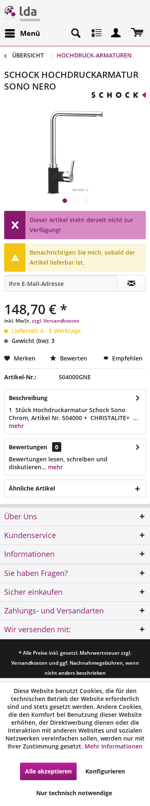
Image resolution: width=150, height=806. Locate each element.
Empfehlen (126, 358)
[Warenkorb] (136, 33)
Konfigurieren (105, 771)
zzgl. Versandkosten (56, 320)
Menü (30, 33)
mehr (16, 426)
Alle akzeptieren (48, 771)
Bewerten (73, 358)
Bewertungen (28, 447)
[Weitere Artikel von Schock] (119, 99)
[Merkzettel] (96, 33)
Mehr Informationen (113, 746)
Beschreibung (28, 398)
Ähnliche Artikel (32, 488)
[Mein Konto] (116, 33)
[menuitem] (22, 33)
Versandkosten (29, 662)
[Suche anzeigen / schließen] (75, 33)
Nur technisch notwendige (74, 793)
